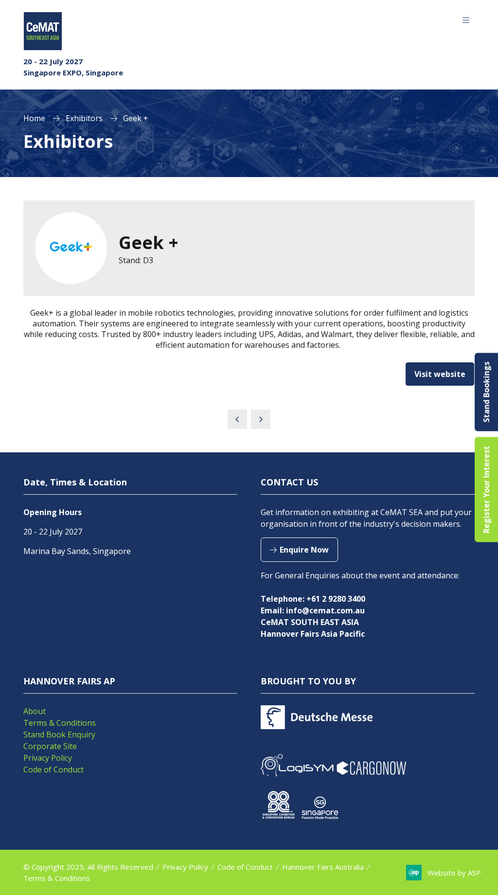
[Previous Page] (237, 419)
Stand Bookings (486, 392)
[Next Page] (260, 419)
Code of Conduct (53, 769)
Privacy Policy (47, 757)
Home (34, 118)
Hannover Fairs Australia (323, 867)
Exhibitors (84, 118)
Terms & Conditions (59, 722)
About (34, 711)
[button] (466, 20)
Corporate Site (50, 746)
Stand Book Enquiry (59, 734)
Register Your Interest (486, 490)
